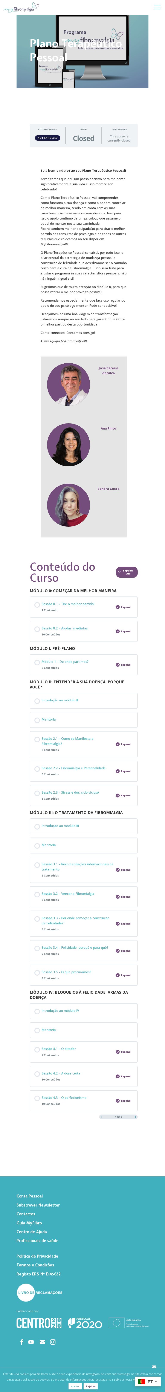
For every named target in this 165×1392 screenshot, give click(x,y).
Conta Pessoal (30, 1196)
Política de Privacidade (37, 1256)
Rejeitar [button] (90, 1386)
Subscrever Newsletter (38, 1205)
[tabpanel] (84, 353)
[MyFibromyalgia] (21, 8)
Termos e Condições (35, 1265)
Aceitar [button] (75, 1386)
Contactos (26, 1214)
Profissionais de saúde (37, 1240)
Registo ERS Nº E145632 (39, 1274)
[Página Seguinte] (135, 1117)
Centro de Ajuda (32, 1232)
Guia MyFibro (29, 1223)
